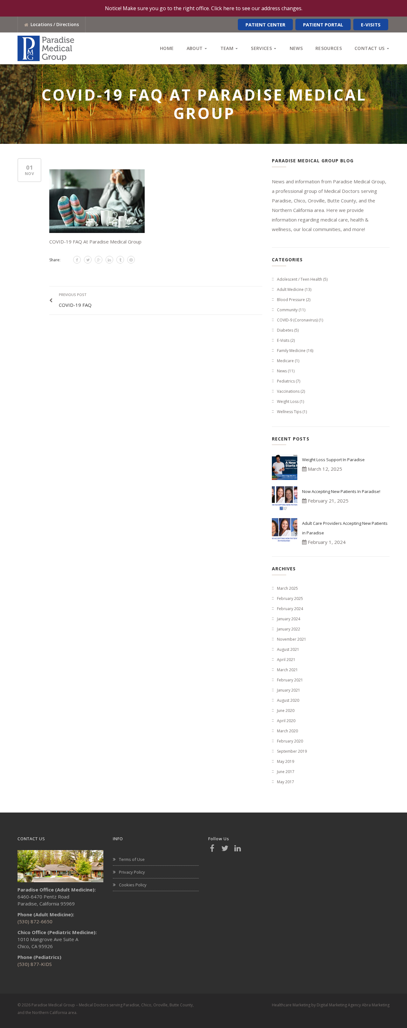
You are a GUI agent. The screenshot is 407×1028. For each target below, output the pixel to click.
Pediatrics (286, 381)
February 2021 (290, 680)
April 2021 (286, 659)
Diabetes (285, 330)
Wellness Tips (289, 411)
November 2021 (291, 639)
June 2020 (285, 710)
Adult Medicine (290, 289)
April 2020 (286, 720)
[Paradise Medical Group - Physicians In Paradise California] (45, 48)
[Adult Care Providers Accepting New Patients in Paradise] (284, 531)
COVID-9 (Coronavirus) (297, 320)
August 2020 (288, 700)
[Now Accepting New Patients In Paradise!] (284, 499)
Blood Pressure (291, 299)
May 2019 (285, 761)
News (282, 371)
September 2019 (292, 751)
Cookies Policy (133, 885)
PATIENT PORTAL (323, 24)
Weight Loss (288, 401)
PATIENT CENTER (265, 24)
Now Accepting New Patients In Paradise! (341, 491)
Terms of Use (132, 859)
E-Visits (283, 340)
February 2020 (290, 741)
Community (287, 310)
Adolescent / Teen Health (299, 279)
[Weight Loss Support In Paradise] (284, 467)
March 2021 (287, 669)
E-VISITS (371, 24)
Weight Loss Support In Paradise (333, 459)
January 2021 (288, 690)
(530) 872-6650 (34, 921)
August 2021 (288, 649)
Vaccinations (288, 391)
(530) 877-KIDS (34, 964)
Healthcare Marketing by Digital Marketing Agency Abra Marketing (331, 1005)
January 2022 (288, 629)
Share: (54, 260)
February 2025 (290, 598)
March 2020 (287, 731)
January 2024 (288, 619)
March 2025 (287, 588)
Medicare (285, 360)
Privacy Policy (132, 872)
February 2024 (290, 608)
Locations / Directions (55, 24)
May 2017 (285, 782)
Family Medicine (291, 350)
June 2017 (285, 771)
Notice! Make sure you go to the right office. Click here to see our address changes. (203, 8)
